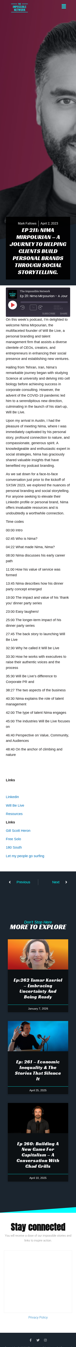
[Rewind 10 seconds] (24, 307)
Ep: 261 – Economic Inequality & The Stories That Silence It (38, 1070)
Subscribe (48, 313)
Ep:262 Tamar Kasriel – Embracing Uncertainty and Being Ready (38, 988)
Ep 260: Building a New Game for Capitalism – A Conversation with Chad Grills (38, 1155)
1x (33, 307)
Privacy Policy (38, 1317)
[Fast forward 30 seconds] (46, 307)
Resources (14, 814)
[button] (52, 7)
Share (63, 313)
